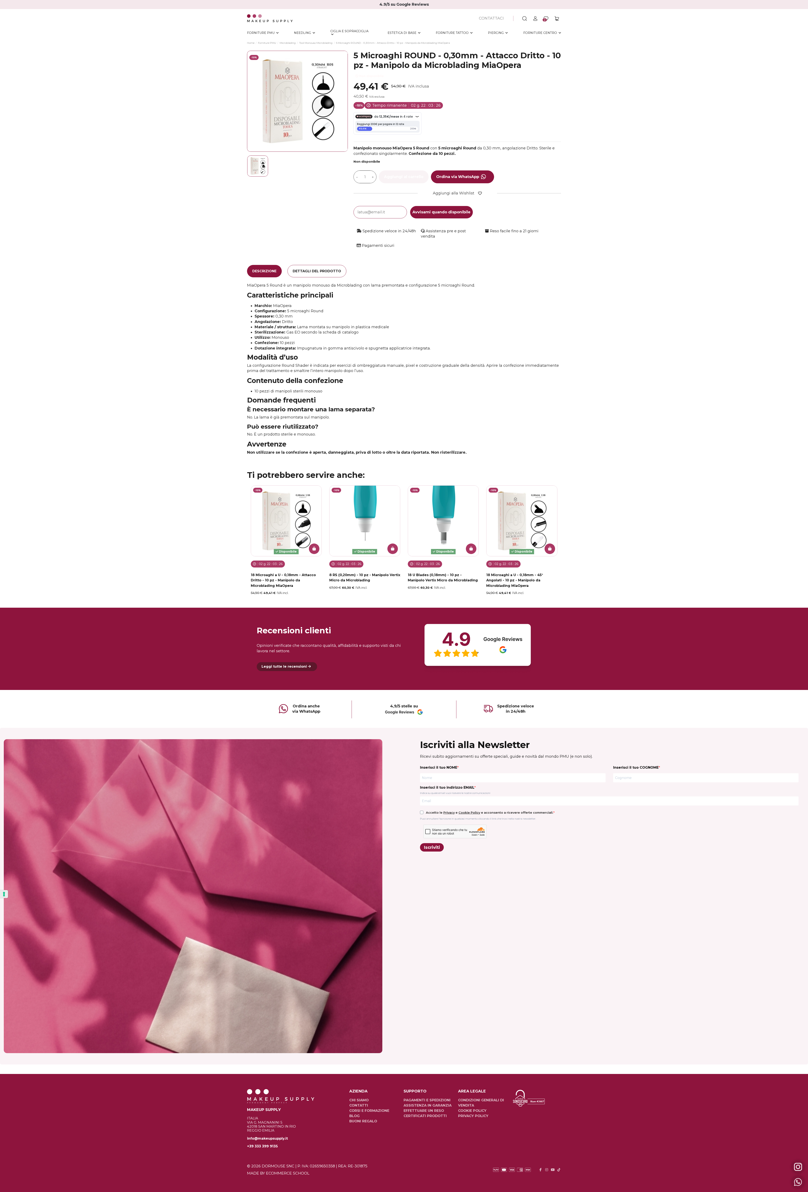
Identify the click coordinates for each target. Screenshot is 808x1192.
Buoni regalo (363, 1121)
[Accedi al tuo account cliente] (535, 18)
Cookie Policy (469, 813)
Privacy (449, 813)
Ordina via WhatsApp (457, 176)
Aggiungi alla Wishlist (453, 193)
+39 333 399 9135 (262, 1146)
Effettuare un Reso (424, 1110)
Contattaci (491, 18)
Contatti (358, 1105)
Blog (354, 1116)
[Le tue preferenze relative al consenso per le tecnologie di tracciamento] (4, 894)
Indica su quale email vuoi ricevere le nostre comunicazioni (455, 793)
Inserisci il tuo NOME (438, 767)
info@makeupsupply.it (267, 1138)
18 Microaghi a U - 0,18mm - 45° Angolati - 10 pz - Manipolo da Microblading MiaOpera (514, 580)
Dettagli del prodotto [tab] (317, 271)
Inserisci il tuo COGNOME (636, 767)
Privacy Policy (473, 1116)
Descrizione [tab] (264, 271)
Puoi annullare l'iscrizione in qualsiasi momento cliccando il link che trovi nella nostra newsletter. (478, 818)
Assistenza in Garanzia (428, 1105)
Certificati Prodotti (425, 1116)
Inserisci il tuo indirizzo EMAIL (447, 787)
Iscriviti (432, 847)
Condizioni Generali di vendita (481, 1102)
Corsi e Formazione (369, 1110)
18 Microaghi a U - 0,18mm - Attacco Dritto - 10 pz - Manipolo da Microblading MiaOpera (283, 580)
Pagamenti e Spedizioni (427, 1100)
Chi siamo (359, 1100)
